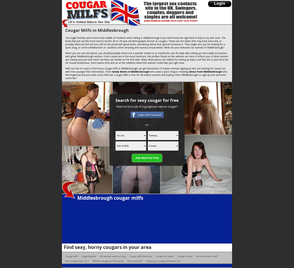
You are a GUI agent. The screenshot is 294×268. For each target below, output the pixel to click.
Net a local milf (134, 261)
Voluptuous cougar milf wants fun (163, 261)
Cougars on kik (185, 256)
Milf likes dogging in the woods (108, 261)
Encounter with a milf (206, 256)
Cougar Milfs (71, 256)
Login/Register (89, 256)
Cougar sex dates (165, 256)
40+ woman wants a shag (113, 256)
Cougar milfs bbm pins (140, 256)
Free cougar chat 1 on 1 (77, 261)
